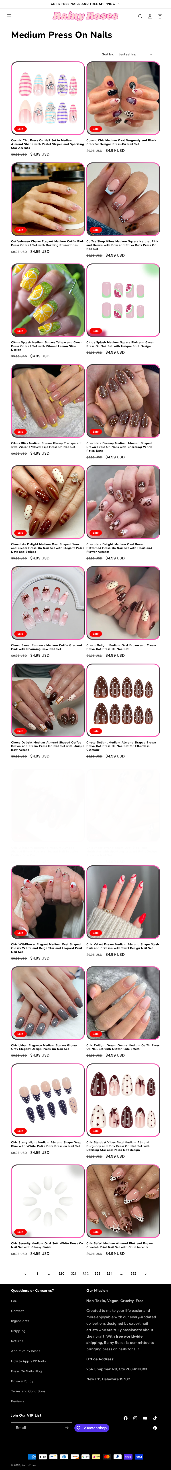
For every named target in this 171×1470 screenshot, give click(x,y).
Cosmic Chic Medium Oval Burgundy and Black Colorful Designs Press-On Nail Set (121, 142)
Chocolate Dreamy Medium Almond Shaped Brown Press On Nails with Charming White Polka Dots (119, 447)
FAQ (14, 1301)
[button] (9, 16)
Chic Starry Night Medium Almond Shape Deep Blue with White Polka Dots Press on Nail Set (46, 1144)
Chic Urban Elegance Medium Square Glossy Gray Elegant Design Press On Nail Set (44, 1047)
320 (62, 1274)
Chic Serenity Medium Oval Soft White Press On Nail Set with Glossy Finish (47, 1245)
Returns (17, 1341)
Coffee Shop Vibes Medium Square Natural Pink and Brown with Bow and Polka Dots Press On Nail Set (122, 245)
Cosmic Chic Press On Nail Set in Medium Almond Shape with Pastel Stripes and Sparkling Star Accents (47, 144)
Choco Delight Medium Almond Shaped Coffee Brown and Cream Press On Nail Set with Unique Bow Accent (47, 746)
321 (73, 1274)
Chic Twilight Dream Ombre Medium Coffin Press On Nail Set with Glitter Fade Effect (123, 1047)
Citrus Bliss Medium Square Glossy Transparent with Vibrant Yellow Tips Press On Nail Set (46, 445)
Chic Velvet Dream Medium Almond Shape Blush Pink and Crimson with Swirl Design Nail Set (122, 946)
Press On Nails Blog (26, 1371)
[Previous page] (25, 1274)
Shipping (18, 1331)
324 (110, 1274)
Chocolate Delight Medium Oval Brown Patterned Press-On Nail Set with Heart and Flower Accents (119, 548)
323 (97, 1274)
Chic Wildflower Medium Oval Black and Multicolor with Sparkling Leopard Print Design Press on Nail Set (121, 851)
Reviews (17, 1401)
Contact (17, 1311)
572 (133, 1274)
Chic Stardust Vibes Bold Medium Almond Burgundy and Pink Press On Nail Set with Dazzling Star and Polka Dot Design (118, 1146)
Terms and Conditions (28, 1391)
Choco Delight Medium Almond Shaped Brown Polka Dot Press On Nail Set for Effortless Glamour (121, 746)
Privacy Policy (22, 1381)
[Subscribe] (67, 1427)
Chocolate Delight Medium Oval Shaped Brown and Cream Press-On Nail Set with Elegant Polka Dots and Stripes (47, 548)
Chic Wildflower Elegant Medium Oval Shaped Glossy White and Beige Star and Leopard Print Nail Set (46, 948)
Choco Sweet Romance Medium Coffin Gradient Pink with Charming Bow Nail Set (46, 647)
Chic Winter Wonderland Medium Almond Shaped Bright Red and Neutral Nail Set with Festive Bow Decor (44, 851)
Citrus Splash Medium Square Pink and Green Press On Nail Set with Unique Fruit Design (120, 344)
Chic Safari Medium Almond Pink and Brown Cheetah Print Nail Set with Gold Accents (119, 1245)
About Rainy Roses (25, 1351)
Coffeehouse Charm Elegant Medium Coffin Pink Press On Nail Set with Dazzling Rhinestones (47, 243)
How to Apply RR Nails (28, 1361)
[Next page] (146, 1274)
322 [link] (85, 1273)
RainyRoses (29, 1465)
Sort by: (108, 54)
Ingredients (20, 1321)
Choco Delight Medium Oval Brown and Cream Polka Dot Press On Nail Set (121, 647)
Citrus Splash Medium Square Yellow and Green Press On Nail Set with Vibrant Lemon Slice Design (46, 346)
